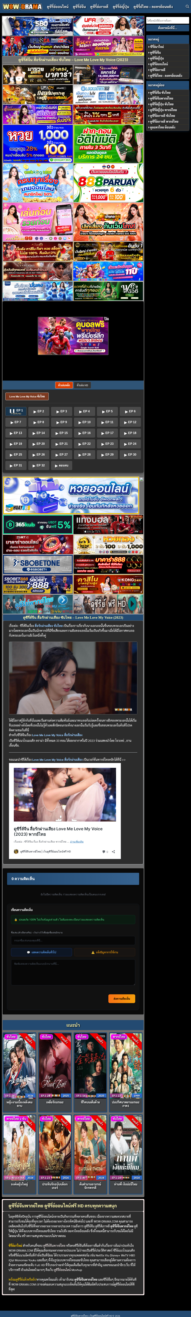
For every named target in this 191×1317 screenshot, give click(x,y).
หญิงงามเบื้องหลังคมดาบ (19, 1104)
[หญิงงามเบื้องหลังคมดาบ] (20, 1065)
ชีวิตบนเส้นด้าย (90, 1102)
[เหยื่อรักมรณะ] (55, 1065)
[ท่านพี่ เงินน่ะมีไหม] (126, 1147)
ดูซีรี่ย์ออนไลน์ (57, 6)
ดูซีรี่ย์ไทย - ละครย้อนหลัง (166, 76)
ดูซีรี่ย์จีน (79, 6)
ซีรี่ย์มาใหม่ (157, 47)
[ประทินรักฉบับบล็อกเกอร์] (55, 1147)
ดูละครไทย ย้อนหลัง (162, 127)
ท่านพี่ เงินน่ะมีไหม (125, 1184)
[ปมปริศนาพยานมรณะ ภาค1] (126, 1065)
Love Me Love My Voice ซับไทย (27, 396)
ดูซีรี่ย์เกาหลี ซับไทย (162, 116)
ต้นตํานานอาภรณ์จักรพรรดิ (90, 1186)
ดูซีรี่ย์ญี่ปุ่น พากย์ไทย (163, 110)
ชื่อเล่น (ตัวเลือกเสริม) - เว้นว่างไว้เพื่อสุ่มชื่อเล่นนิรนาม (37, 932)
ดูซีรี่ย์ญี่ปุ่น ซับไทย (161, 104)
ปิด (106, 318)
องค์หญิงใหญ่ (19, 1184)
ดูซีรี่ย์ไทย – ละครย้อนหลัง (153, 6)
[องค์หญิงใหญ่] (20, 1147)
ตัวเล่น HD (82, 385)
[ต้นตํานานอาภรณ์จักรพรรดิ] (90, 1147)
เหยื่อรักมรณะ (55, 1102)
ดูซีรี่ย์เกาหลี (99, 6)
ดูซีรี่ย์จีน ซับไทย (160, 93)
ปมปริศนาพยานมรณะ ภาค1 (126, 1104)
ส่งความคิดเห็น (122, 998)
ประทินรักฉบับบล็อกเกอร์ (55, 1186)
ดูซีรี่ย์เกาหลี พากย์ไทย (164, 121)
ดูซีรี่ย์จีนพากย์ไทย (54, 1245)
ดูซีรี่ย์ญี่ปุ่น (121, 6)
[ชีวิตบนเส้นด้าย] (90, 1065)
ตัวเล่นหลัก (64, 385)
